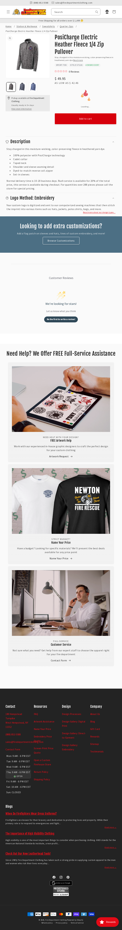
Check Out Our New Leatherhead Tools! (28, 853)
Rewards (95, 736)
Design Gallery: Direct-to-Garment (74, 735)
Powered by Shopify (75, 920)
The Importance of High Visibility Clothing (30, 833)
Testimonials (97, 751)
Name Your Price (61, 542)
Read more (78, 60)
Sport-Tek (61, 65)
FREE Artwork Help (61, 440)
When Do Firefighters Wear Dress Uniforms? (31, 813)
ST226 (80, 65)
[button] (7, 11)
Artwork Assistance (44, 721)
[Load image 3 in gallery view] (33, 87)
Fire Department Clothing (56, 920)
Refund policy (47, 923)
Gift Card (95, 729)
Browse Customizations (61, 240)
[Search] (96, 11)
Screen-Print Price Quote (44, 750)
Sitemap (94, 744)
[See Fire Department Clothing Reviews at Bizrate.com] (61, 895)
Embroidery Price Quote (43, 738)
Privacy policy (62, 923)
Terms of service (77, 923)
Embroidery (93, 65)
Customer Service (61, 644)
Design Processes (71, 714)
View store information (21, 109)
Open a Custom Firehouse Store (42, 762)
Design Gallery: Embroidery (70, 747)
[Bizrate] (117, 928)
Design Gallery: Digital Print (73, 723)
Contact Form (59, 660)
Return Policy (41, 771)
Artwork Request (59, 456)
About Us (95, 714)
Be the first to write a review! (61, 319)
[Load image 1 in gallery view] (11, 87)
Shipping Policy (42, 779)
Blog (92, 721)
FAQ (36, 714)
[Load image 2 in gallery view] (22, 87)
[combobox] (75, 11)
